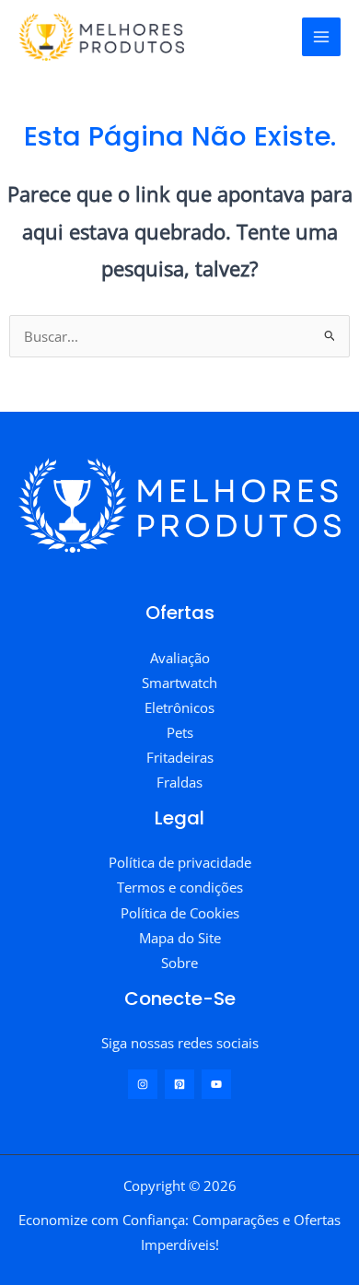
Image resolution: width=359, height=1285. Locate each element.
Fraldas (179, 782)
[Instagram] (142, 1084)
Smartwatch (179, 682)
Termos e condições (180, 887)
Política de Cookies (180, 913)
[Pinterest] (179, 1084)
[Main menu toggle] (321, 37)
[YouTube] (216, 1084)
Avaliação (180, 657)
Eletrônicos (179, 707)
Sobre (179, 962)
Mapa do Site (180, 938)
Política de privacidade (180, 862)
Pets (180, 732)
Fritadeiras (180, 757)
